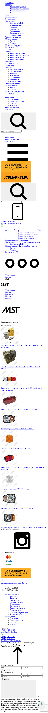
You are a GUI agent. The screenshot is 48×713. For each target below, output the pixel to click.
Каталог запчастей (12, 594)
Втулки (12, 41)
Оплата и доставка (17, 101)
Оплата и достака (12, 107)
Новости (13, 103)
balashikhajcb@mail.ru (9, 632)
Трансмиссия (10, 21)
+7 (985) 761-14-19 (8, 221)
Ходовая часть (15, 35)
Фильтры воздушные (18, 7)
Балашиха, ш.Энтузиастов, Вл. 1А (14, 583)
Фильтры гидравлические (19, 9)
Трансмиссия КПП (17, 23)
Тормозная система (17, 33)
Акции (8, 298)
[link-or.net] (18, 646)
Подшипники (15, 31)
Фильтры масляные (17, 11)
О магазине (9, 97)
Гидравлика (9, 15)
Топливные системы (13, 37)
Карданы (13, 27)
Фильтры (8, 5)
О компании (10, 290)
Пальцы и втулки (12, 39)
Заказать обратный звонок (11, 223)
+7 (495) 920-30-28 (8, 630)
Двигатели (9, 3)
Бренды (8, 292)
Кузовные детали (11, 17)
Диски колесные (16, 25)
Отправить (5, 670)
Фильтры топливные (18, 13)
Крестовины (14, 29)
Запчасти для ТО (11, 47)
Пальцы (13, 43)
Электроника (10, 19)
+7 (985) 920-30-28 (8, 639)
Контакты (13, 105)
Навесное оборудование (14, 45)
